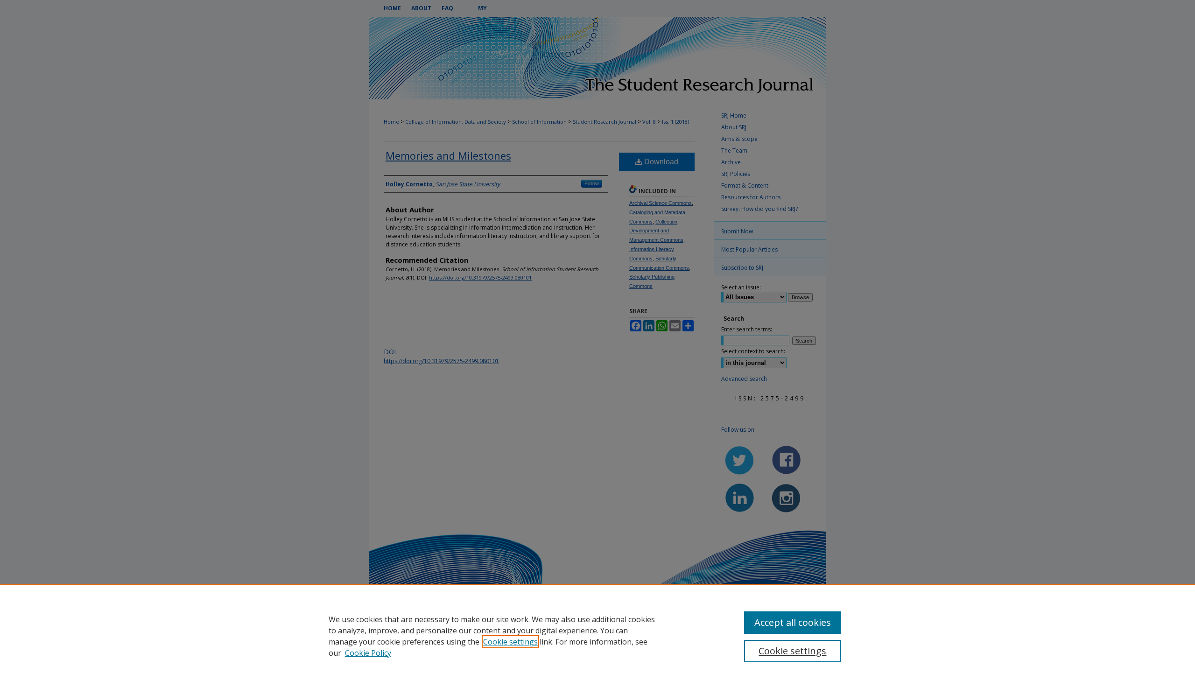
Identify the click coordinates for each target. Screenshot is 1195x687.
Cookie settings (510, 642)
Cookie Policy (368, 653)
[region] (597, 635)
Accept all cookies (792, 622)
